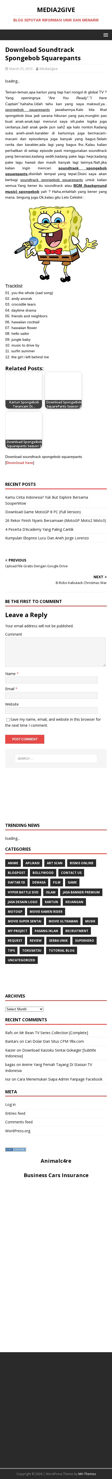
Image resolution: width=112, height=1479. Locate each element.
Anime (13, 863)
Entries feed (15, 1113)
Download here (19, 463)
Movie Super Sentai (24, 921)
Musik (90, 921)
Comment (13, 634)
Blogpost (16, 872)
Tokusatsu (31, 950)
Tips (11, 950)
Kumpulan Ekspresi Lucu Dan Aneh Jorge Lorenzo (47, 537)
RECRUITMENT (76, 931)
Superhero (84, 940)
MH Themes (87, 1474)
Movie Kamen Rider (46, 911)
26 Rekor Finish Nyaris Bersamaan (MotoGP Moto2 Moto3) (55, 520)
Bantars (11, 1041)
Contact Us (71, 872)
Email (10, 688)
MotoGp (15, 911)
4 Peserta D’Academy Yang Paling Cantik (39, 529)
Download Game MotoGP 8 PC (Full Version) (43, 511)
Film (56, 882)
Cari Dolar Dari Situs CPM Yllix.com (54, 1041)
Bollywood (43, 872)
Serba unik (58, 940)
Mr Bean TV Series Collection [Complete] (53, 1032)
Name (11, 673)
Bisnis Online (82, 863)
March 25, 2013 (21, 68)
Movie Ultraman (63, 921)
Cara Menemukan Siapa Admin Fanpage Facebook (59, 1079)
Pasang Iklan (46, 931)
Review (36, 940)
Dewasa (39, 882)
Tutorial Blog (61, 950)
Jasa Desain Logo (23, 902)
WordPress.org (17, 1130)
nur (8, 1079)
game (72, 882)
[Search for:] (56, 758)
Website (12, 704)
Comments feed (19, 1121)
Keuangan (74, 902)
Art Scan (55, 863)
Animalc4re (56, 1160)
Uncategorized (21, 960)
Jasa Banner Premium (81, 892)
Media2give (49, 68)
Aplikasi (33, 863)
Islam (50, 892)
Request (15, 940)
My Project (17, 931)
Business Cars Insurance (56, 1175)
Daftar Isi (16, 882)
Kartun (51, 902)
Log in (10, 1104)
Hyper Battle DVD (23, 892)
